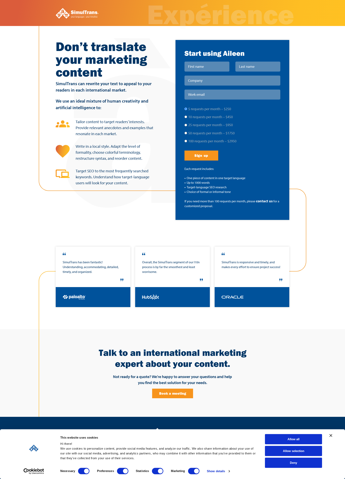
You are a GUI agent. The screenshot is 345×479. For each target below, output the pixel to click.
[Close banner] (330, 435)
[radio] (232, 109)
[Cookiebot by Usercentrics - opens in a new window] (33, 471)
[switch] (122, 471)
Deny (293, 462)
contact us (264, 201)
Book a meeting (172, 393)
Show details (216, 471)
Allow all (293, 439)
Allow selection (293, 451)
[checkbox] (232, 125)
